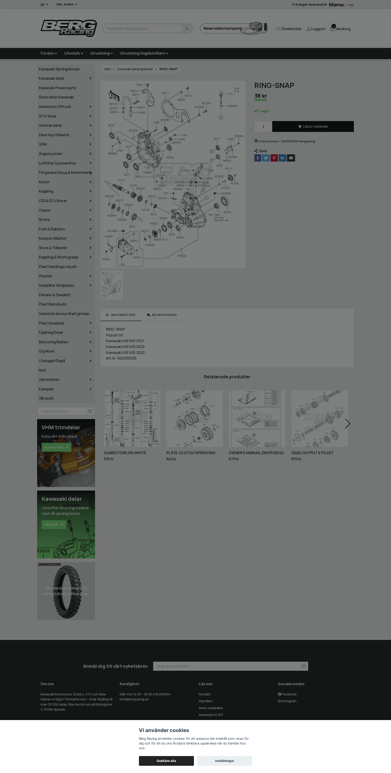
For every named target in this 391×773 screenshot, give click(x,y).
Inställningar (224, 761)
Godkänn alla (166, 761)
